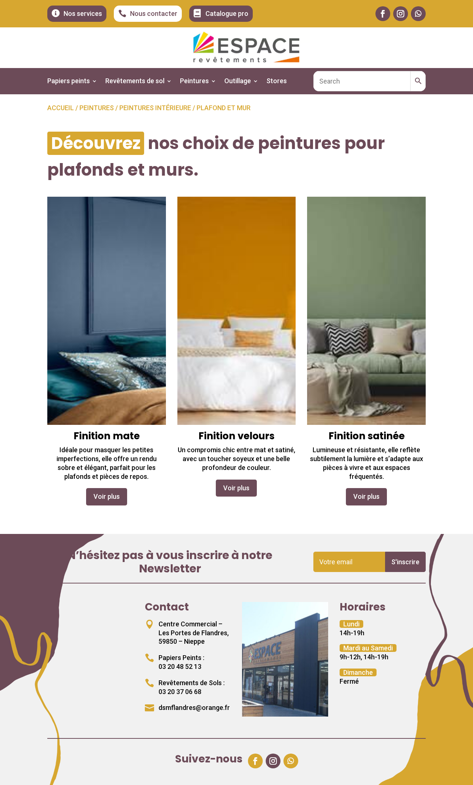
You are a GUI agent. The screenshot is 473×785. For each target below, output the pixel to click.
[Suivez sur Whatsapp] (418, 13)
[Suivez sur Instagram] (400, 13)
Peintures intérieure (155, 108)
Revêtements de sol (134, 81)
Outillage (237, 81)
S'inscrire (405, 562)
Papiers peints (68, 81)
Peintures (194, 81)
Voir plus (106, 496)
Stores (276, 81)
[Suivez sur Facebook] (382, 13)
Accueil (60, 108)
